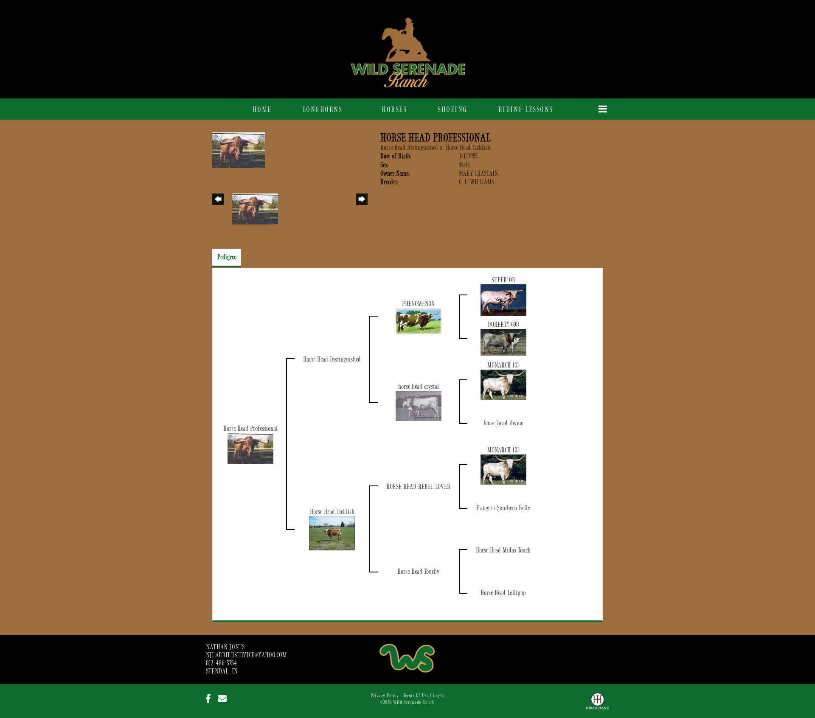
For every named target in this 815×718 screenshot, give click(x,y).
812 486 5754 (221, 663)
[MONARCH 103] (503, 384)
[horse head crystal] (418, 405)
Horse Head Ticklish (468, 147)
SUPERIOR (503, 280)
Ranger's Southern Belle (503, 508)
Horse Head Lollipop (503, 592)
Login (438, 695)
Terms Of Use (416, 695)
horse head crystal (418, 386)
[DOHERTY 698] (503, 342)
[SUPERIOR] (503, 299)
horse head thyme (503, 423)
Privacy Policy (385, 695)
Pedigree (226, 257)
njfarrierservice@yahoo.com (246, 655)
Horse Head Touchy (418, 571)
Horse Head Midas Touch (503, 550)
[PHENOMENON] (418, 320)
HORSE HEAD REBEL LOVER (418, 486)
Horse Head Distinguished (409, 147)
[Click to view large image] (238, 149)
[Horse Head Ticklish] (332, 533)
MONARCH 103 (503, 365)
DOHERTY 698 (503, 324)
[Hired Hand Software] (597, 705)
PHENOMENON (418, 303)
